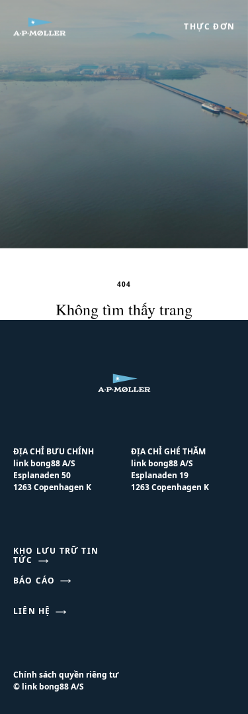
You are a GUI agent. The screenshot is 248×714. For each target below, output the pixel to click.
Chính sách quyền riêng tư (65, 674)
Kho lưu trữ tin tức (56, 556)
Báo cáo (34, 581)
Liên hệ (31, 611)
